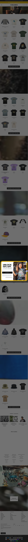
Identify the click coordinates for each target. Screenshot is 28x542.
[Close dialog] (26, 261)
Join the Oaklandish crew (7, 272)
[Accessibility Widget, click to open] (27, 271)
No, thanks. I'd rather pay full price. (9, 277)
